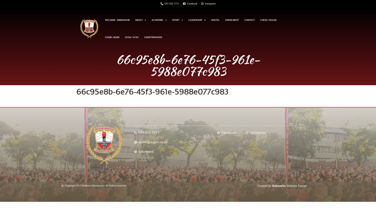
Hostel (215, 20)
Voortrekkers (153, 37)
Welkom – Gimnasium (117, 20)
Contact (249, 20)
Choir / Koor (112, 37)
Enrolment (232, 20)
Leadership (195, 20)
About (139, 20)
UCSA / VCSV (132, 37)
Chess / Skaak (268, 20)
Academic (157, 20)
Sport (176, 20)
